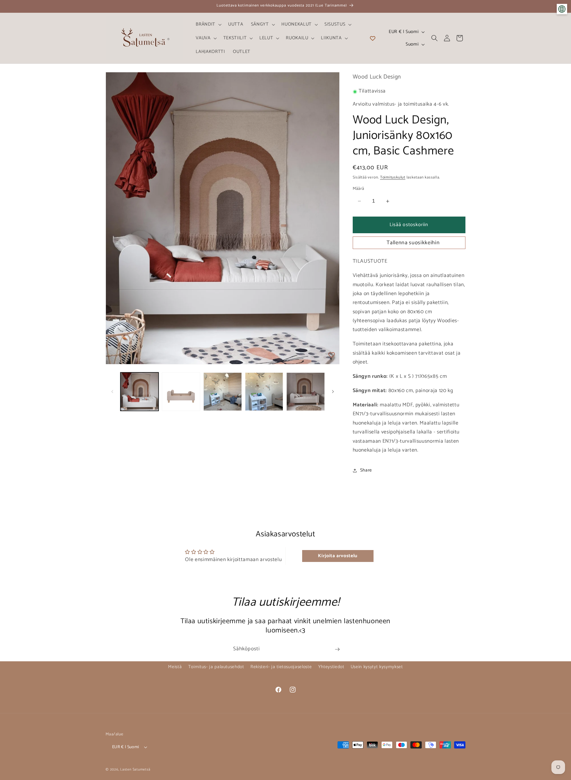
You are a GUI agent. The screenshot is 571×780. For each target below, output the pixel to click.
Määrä (358, 189)
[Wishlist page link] (372, 38)
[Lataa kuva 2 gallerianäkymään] (181, 391)
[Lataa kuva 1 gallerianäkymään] (139, 391)
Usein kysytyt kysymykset (377, 667)
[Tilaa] (337, 649)
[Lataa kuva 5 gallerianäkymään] (305, 391)
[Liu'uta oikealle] (333, 391)
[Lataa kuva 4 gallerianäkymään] (264, 391)
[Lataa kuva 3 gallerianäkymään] (222, 391)
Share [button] (366, 470)
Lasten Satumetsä (135, 770)
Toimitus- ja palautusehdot (216, 667)
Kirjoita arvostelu (337, 556)
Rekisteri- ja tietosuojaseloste (281, 667)
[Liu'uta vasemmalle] (112, 391)
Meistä (175, 667)
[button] (208, 24)
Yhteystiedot (331, 667)
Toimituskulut (392, 177)
